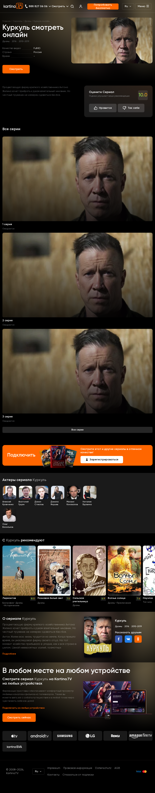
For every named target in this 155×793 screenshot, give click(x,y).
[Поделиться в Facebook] (118, 639)
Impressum (53, 768)
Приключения (124, 603)
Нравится (105, 108)
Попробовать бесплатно (103, 6)
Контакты (53, 774)
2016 (14, 41)
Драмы (28, 21)
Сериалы (17, 21)
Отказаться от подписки (78, 774)
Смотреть (16, 69)
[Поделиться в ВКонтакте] (128, 639)
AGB (117, 768)
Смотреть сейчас (19, 717)
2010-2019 (24, 41)
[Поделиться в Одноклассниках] (138, 639)
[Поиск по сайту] (72, 6)
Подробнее (9, 654)
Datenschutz (103, 768)
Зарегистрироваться (104, 459)
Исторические (11, 605)
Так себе (134, 108)
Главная (6, 21)
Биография (8, 603)
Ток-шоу (147, 602)
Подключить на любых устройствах (23, 708)
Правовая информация (77, 768)
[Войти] (81, 6)
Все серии (77, 430)
